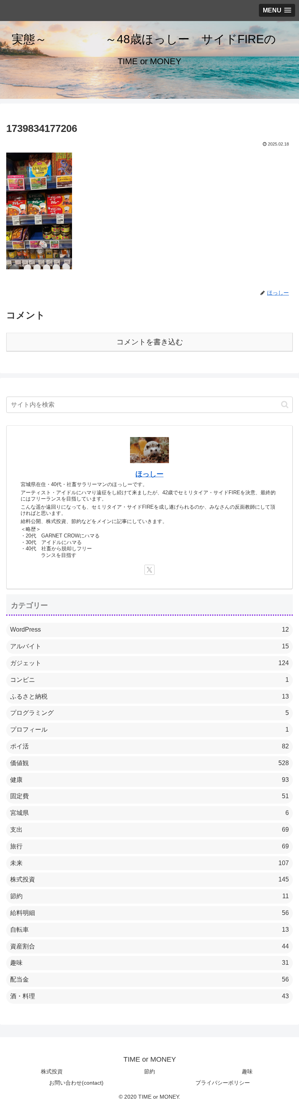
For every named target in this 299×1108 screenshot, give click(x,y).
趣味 (247, 1071)
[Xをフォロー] (149, 570)
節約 (149, 1071)
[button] (285, 404)
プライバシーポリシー (222, 1083)
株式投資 (52, 1071)
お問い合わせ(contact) (76, 1083)
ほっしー (149, 474)
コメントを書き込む (149, 342)
